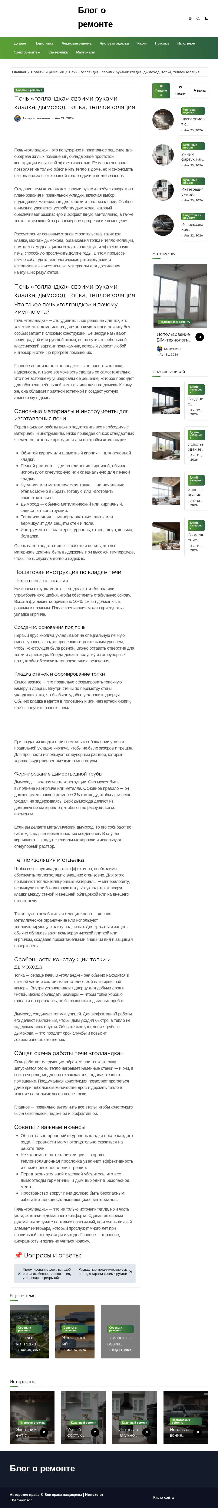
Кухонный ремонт (190, 146)
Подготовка (43, 43)
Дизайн (20, 43)
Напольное (186, 43)
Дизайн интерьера (196, 389)
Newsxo (92, 1494)
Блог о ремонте (42, 1468)
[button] (204, 312)
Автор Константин (36, 118)
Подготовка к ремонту (192, 216)
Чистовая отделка (114, 43)
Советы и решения (29, 90)
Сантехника (58, 52)
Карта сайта (163, 1497)
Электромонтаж (27, 52)
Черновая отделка (76, 43)
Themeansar (21, 1500)
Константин (207, 349)
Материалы (85, 52)
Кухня (142, 43)
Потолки (162, 43)
